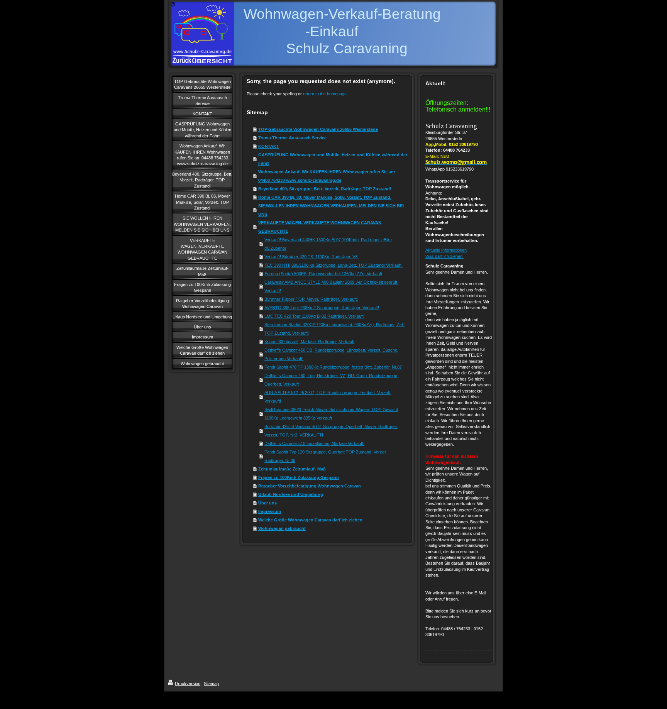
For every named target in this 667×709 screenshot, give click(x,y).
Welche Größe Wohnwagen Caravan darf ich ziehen (310, 520)
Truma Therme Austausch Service (292, 137)
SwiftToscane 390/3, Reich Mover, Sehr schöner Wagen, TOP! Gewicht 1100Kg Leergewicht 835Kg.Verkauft (331, 413)
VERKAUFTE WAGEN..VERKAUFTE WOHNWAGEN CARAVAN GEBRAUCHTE (319, 227)
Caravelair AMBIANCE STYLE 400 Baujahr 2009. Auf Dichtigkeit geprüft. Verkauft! (331, 286)
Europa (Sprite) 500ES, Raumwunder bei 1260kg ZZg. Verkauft (323, 273)
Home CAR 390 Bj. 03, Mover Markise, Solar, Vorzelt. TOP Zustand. (324, 197)
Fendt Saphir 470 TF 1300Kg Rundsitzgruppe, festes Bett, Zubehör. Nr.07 (333, 367)
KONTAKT (268, 146)
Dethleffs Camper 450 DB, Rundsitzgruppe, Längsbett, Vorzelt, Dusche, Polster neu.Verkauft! (331, 354)
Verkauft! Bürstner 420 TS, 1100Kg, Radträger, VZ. (311, 256)
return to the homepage (325, 93)
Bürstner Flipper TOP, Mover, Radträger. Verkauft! (311, 299)
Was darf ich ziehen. (444, 256)
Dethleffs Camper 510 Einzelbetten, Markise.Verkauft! (314, 443)
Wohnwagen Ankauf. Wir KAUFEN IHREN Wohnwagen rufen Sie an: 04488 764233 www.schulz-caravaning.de (326, 176)
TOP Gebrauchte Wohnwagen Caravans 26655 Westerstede (318, 129)
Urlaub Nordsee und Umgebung (290, 494)
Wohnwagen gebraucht (282, 528)
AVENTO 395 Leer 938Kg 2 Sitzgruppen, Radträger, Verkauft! (321, 307)
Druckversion (187, 683)
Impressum (269, 511)
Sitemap (211, 683)
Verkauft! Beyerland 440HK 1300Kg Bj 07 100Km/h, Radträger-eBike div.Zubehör (328, 243)
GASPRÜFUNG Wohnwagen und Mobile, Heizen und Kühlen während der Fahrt (332, 159)
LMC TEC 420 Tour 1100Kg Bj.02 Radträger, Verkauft (314, 316)
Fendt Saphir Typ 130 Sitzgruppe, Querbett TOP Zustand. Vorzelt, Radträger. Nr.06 (326, 456)
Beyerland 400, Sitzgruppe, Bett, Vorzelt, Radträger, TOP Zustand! (324, 188)
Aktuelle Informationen (446, 250)
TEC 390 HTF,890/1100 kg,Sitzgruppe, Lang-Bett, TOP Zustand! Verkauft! (333, 265)
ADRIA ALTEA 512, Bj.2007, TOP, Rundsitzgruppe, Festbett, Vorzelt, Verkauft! (327, 396)
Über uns (267, 503)
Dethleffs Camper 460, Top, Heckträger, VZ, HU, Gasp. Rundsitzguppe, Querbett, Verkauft (331, 379)
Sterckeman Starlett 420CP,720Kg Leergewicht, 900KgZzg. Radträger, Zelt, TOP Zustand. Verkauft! (334, 328)
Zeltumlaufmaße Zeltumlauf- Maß (292, 469)
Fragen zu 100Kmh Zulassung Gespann (298, 477)
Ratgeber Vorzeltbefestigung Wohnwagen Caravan (309, 486)
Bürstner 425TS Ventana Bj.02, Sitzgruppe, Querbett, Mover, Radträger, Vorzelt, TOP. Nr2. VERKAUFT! (331, 430)
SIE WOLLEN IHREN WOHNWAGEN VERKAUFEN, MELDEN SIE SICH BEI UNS (331, 210)
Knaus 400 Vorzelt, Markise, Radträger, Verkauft (309, 341)
